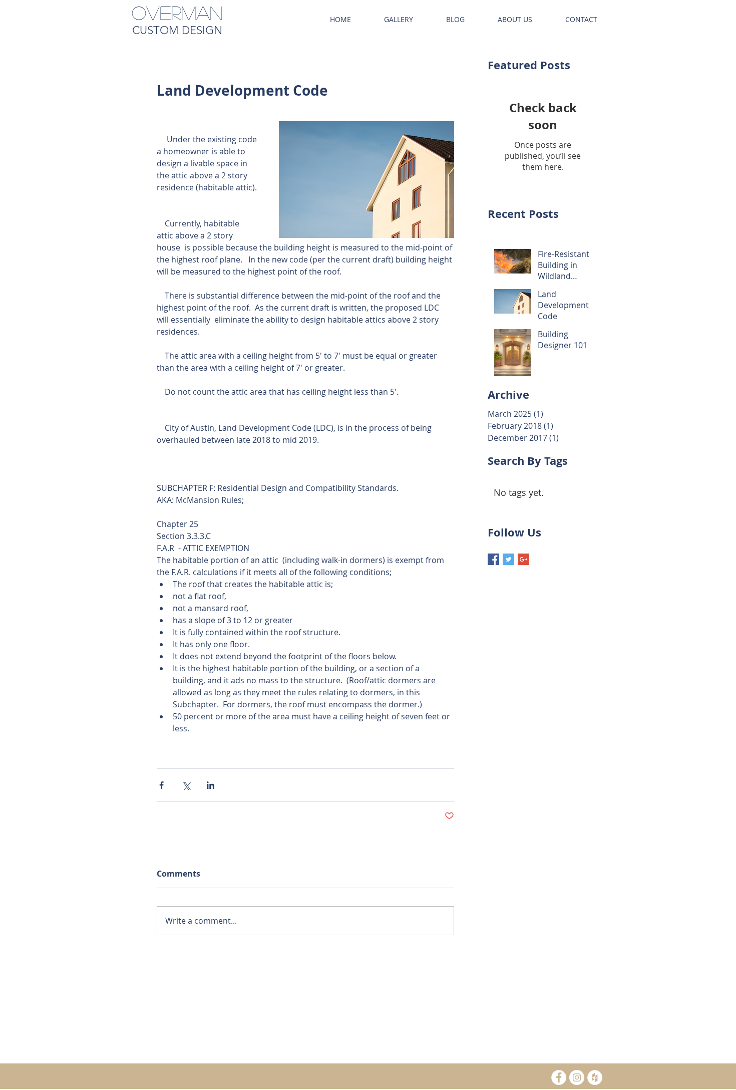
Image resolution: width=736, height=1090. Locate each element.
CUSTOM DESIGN (177, 30)
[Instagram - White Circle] (576, 1077)
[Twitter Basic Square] (508, 559)
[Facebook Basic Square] (493, 559)
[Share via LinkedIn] (210, 785)
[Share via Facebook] (161, 785)
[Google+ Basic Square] (523, 559)
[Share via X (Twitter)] (186, 785)
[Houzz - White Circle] (594, 1077)
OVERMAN (177, 12)
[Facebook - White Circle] (558, 1077)
